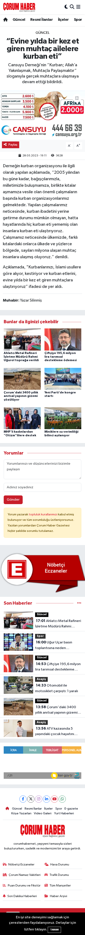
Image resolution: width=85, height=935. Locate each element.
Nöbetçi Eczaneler (21, 864)
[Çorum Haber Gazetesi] (19, 7)
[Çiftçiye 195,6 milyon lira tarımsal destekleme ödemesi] (63, 339)
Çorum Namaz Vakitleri (25, 875)
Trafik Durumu (59, 875)
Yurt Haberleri (64, 813)
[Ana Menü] (78, 7)
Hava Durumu (59, 864)
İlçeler (63, 20)
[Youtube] (54, 799)
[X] (30, 799)
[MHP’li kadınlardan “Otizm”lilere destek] (22, 418)
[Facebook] (23, 799)
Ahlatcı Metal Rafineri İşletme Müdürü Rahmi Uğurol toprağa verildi (21, 357)
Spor (78, 20)
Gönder (13, 500)
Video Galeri (42, 813)
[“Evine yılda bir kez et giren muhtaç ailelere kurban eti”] (42, 115)
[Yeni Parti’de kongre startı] (63, 379)
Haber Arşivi (58, 896)
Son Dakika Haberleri (22, 896)
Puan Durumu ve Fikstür (24, 885)
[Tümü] (79, 603)
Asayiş (41, 679)
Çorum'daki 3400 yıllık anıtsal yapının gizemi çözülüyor (21, 396)
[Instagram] (38, 799)
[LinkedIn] (46, 799)
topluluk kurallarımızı (43, 514)
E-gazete (71, 808)
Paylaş (12, 144)
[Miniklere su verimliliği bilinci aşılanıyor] (63, 418)
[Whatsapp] (62, 799)
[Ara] (72, 7)
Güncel (19, 20)
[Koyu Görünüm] (66, 7)
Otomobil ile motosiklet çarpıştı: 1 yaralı (56, 688)
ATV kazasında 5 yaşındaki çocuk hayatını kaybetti (54, 732)
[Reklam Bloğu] (42, 573)
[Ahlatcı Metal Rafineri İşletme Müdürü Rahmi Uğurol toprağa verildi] (22, 339)
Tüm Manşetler (60, 885)
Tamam (54, 930)
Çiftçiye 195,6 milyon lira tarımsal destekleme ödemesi (60, 357)
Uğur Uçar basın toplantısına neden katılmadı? (53, 645)
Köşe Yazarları (21, 813)
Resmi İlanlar (41, 20)
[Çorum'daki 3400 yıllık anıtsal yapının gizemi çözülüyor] (22, 379)
